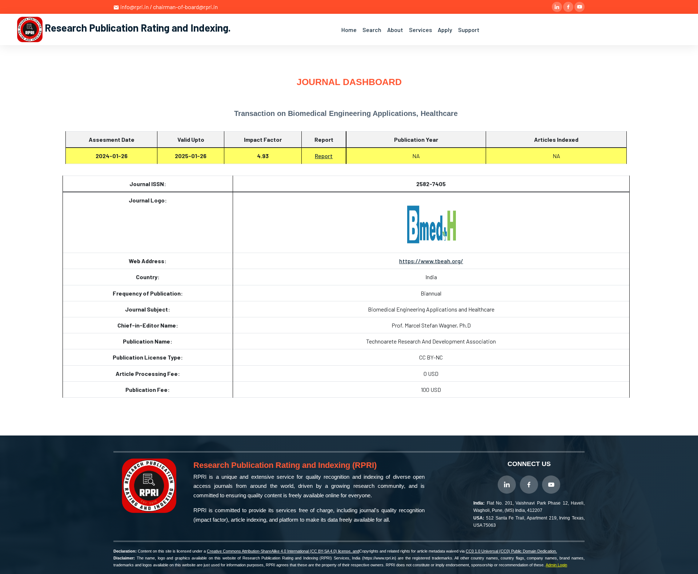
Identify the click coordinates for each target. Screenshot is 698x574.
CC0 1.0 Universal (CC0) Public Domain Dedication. (511, 551)
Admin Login (556, 565)
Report (324, 155)
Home (349, 29)
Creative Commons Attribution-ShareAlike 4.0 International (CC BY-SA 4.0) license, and (283, 551)
